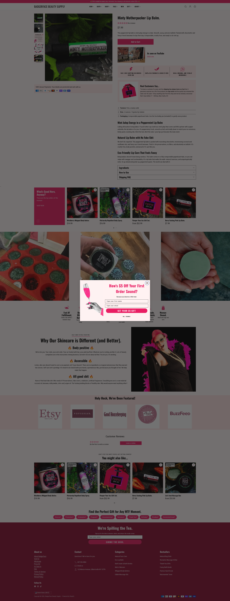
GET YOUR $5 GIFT (127, 310)
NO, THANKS (126, 316)
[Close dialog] (147, 283)
